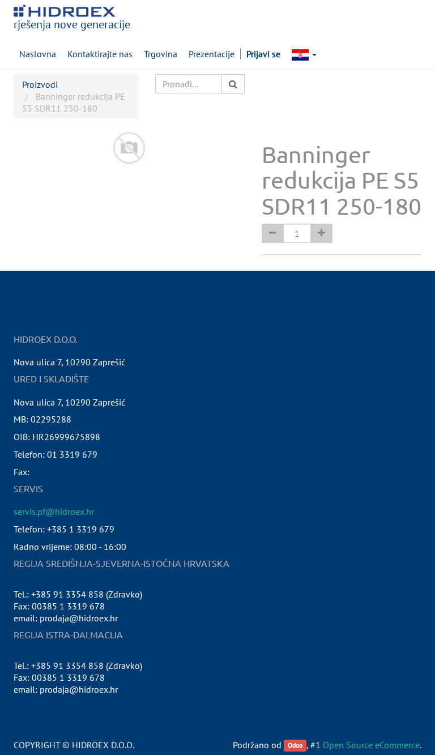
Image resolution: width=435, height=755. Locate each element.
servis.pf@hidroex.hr (54, 511)
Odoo (295, 745)
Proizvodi (40, 84)
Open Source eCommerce (371, 744)
